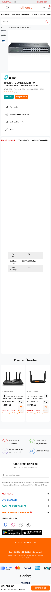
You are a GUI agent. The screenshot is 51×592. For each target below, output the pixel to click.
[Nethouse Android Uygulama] (12, 532)
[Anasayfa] (4, 27)
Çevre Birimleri (38, 14)
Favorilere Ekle (21, 402)
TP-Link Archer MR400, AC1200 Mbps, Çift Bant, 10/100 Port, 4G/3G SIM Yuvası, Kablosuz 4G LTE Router (37, 397)
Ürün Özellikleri (8, 140)
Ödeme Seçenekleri (40, 140)
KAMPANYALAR (7, 2)
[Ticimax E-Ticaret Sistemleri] (25, 583)
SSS (14, 2)
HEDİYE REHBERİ (41, 2)
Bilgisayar (5, 14)
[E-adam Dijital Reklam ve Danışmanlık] (25, 576)
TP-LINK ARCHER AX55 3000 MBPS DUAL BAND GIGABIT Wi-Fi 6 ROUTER (12, 397)
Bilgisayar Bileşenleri (21, 14)
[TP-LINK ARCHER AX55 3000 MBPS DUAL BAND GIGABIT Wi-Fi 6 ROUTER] (13, 377)
